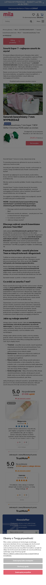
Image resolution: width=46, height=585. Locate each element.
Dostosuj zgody (23, 566)
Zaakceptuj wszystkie (23, 572)
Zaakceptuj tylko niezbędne (23, 561)
